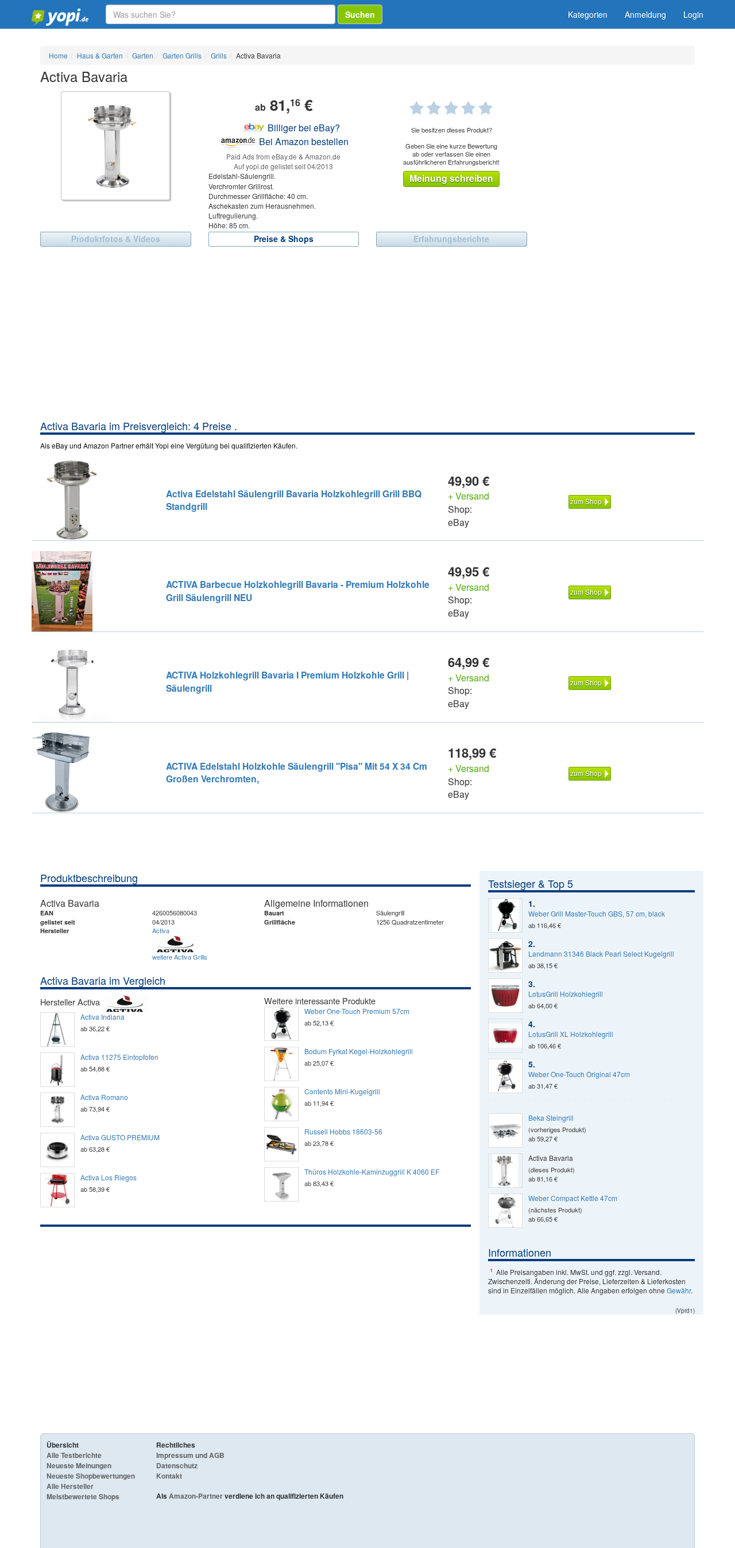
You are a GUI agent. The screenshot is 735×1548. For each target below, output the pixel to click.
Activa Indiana (102, 1016)
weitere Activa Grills (179, 956)
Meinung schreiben (451, 178)
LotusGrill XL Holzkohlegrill (570, 1034)
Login (693, 14)
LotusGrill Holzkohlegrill (565, 994)
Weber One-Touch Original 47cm (579, 1074)
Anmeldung (645, 14)
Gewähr (679, 1290)
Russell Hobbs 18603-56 (343, 1131)
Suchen (360, 14)
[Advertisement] (367, 332)
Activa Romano (104, 1097)
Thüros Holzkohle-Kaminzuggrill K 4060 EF (371, 1171)
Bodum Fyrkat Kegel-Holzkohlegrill (358, 1051)
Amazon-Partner (196, 1496)
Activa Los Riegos (108, 1177)
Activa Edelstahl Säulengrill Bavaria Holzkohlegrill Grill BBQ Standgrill (293, 500)
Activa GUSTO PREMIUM (120, 1137)
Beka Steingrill (551, 1117)
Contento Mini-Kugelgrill (342, 1091)
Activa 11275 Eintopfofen (119, 1057)
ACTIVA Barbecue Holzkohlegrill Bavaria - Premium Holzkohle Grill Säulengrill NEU (298, 590)
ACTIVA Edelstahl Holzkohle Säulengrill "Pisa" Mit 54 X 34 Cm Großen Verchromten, (296, 772)
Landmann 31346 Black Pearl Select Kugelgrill (601, 953)
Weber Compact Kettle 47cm (572, 1198)
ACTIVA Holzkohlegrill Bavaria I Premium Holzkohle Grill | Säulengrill (287, 681)
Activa (160, 930)
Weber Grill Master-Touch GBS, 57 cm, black (596, 913)
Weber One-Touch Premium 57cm (356, 1011)
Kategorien (588, 14)
